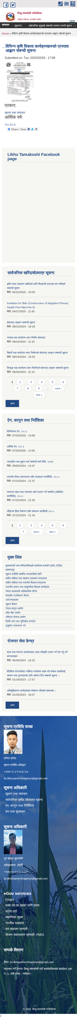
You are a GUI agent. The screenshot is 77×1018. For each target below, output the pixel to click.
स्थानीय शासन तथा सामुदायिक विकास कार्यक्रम (27, 586)
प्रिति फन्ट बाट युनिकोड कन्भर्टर (21, 621)
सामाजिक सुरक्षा (14, 917)
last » (39, 394)
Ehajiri (9, 899)
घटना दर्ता (11, 911)
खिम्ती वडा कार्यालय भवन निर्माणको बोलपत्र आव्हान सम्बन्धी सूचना (37, 352)
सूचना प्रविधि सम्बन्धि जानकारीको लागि (23, 573)
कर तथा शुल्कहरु (15, 811)
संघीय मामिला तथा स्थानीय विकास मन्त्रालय (26, 582)
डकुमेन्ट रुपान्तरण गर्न (16, 625)
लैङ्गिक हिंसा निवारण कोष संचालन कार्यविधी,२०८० (30, 511)
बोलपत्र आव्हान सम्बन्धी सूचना (21, 322)
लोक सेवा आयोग (13, 612)
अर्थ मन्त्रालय (12, 599)
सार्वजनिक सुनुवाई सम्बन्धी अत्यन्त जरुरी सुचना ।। (45, 25)
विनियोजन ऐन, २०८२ (17, 431)
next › (58, 388)
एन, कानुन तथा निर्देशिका (19, 805)
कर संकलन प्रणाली (16, 929)
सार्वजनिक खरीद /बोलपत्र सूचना (24, 800)
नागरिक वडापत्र (14, 923)
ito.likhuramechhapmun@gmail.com (26, 778)
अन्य (12, 403)
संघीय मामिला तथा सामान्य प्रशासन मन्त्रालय (26, 578)
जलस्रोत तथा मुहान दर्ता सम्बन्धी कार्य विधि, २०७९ (30, 461)
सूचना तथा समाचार (15, 112)
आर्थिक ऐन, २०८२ (15, 446)
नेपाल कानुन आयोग (14, 608)
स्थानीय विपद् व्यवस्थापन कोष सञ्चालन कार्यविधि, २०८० (33, 476)
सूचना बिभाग (11, 604)
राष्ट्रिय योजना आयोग (16, 616)
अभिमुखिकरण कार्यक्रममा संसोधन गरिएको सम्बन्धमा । (31, 690)
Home (5, 33)
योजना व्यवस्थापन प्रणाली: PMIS (24, 935)
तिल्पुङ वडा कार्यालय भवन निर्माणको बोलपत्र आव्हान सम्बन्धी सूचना (38, 367)
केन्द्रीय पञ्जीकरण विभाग (17, 595)
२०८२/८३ (10, 124)
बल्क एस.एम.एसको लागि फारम (22, 905)
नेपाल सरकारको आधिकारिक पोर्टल (21, 591)
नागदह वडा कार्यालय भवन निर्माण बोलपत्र (26, 337)
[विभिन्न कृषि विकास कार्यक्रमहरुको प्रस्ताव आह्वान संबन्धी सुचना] (20, 81)
